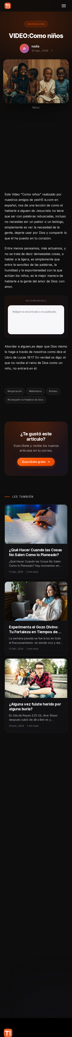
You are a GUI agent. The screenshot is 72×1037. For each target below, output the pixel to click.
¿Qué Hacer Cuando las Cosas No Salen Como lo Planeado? (35, 552)
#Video (53, 391)
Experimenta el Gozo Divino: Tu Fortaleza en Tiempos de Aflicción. (33, 632)
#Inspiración (14, 391)
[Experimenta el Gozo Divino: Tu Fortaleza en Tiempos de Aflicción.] (36, 601)
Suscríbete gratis (34, 461)
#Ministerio (35, 391)
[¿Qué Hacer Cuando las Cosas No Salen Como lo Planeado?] (36, 524)
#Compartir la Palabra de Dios (25, 399)
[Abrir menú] (63, 6)
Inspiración (36, 24)
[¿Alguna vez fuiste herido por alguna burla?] (36, 678)
